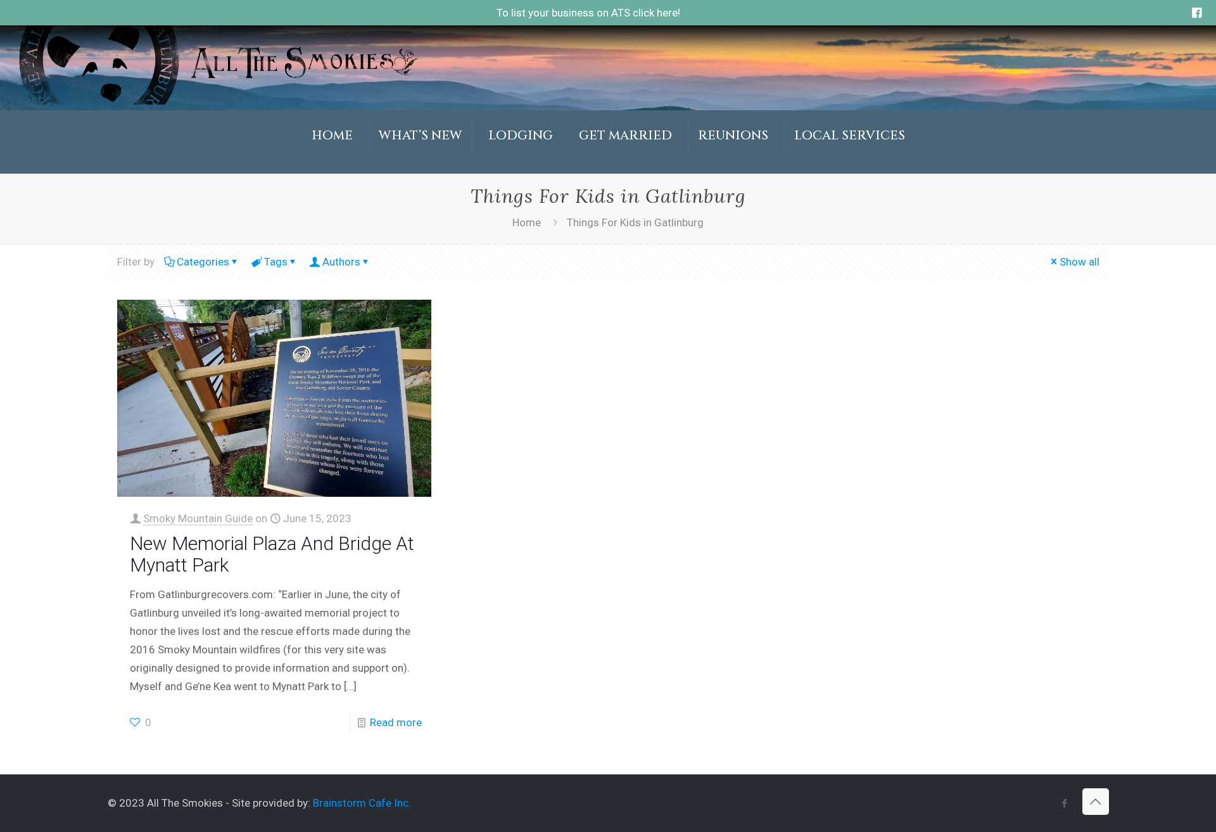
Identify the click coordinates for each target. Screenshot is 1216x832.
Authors (341, 261)
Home (526, 222)
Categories (203, 261)
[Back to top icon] (1095, 801)
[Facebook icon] (1065, 803)
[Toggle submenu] (421, 167)
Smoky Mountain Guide (198, 518)
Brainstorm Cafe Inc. (362, 803)
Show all (1079, 261)
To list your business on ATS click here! (588, 12)
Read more (396, 722)
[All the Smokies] (218, 100)
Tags (276, 261)
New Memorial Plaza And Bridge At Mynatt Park (272, 554)
